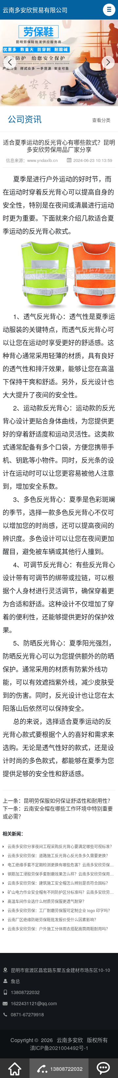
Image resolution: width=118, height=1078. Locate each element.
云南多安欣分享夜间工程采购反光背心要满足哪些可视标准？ (61, 846)
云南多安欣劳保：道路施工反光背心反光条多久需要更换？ (59, 855)
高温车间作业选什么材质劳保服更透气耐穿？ (47, 901)
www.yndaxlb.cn (42, 160)
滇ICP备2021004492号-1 (59, 1048)
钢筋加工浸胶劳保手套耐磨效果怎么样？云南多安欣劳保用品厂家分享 (61, 874)
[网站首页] (14, 1068)
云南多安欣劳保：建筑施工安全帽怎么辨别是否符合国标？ (59, 883)
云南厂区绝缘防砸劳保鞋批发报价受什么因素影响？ (53, 919)
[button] (109, 10)
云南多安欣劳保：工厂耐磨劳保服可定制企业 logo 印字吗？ (60, 910)
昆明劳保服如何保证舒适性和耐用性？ (68, 800)
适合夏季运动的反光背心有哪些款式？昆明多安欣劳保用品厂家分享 (59, 145)
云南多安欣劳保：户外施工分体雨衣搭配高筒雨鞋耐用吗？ (59, 928)
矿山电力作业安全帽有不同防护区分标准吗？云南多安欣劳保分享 (61, 892)
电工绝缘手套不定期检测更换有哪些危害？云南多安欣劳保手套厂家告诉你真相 (61, 864)
